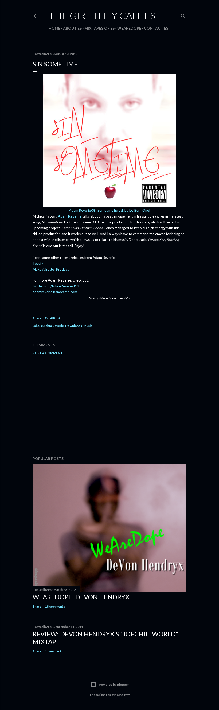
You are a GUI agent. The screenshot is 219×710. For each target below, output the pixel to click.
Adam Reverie (69, 216)
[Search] (183, 15)
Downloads (73, 326)
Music (87, 326)
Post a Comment (48, 353)
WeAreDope (129, 28)
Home (54, 28)
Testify (38, 263)
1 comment (53, 651)
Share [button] (37, 318)
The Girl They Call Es (102, 15)
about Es (72, 28)
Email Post (52, 318)
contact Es (156, 28)
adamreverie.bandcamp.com (55, 292)
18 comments (55, 606)
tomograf (122, 695)
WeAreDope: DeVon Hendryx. (82, 597)
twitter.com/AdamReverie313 (56, 286)
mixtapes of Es (99, 28)
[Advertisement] (109, 405)
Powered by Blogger (114, 685)
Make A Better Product (51, 269)
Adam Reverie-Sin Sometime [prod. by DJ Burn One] (109, 210)
